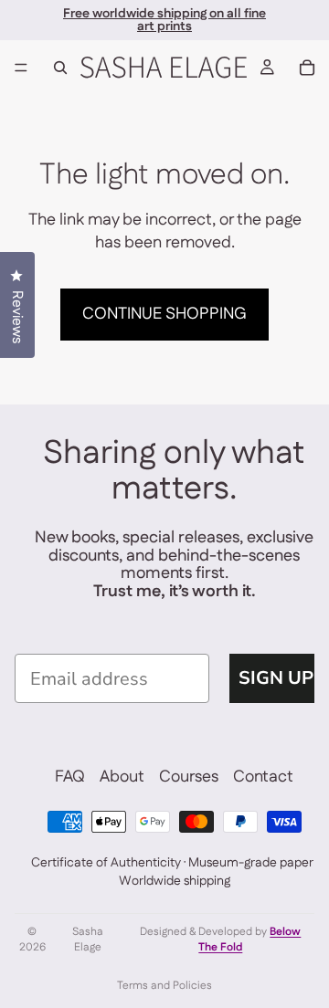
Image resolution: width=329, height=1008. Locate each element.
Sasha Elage (87, 940)
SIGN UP (276, 678)
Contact (263, 777)
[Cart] (307, 67)
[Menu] (21, 68)
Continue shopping (164, 314)
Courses (188, 777)
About (122, 777)
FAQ (70, 777)
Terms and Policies (164, 985)
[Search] (60, 67)
